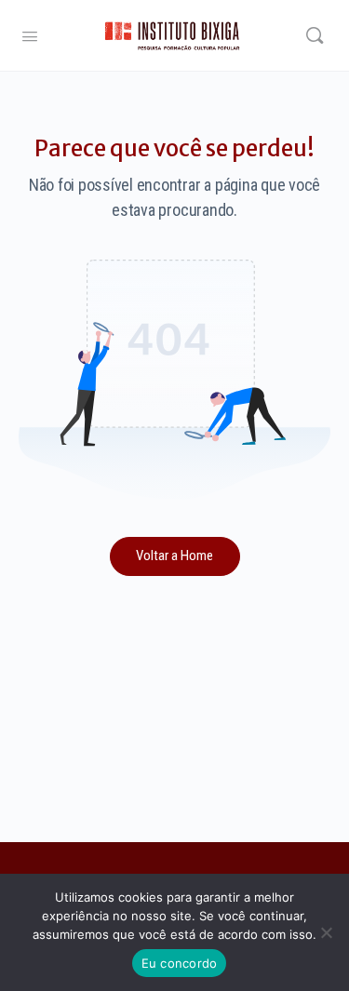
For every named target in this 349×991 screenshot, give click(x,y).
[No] (325, 932)
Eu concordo (179, 963)
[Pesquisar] (314, 35)
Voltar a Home (174, 555)
